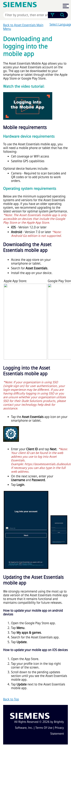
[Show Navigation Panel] (65, 6)
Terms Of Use (43, 728)
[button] (52, 15)
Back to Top (11, 699)
